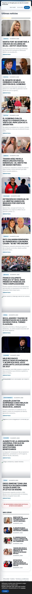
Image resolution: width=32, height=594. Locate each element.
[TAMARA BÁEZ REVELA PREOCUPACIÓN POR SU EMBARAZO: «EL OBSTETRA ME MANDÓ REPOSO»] (16, 145)
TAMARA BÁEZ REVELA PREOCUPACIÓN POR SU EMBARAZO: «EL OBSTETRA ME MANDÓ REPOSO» (15, 162)
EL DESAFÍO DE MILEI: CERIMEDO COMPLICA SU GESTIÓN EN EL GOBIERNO (14, 82)
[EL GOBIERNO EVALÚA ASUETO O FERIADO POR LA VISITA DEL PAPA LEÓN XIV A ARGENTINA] (16, 105)
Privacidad (6, 579)
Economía (6, 355)
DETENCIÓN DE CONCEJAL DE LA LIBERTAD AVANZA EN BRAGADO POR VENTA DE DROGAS (16, 202)
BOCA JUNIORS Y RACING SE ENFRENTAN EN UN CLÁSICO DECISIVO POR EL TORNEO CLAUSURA (15, 321)
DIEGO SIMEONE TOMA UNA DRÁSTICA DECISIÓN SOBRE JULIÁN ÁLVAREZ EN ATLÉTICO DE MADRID (15, 486)
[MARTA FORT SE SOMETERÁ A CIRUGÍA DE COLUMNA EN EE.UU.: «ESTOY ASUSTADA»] (16, 28)
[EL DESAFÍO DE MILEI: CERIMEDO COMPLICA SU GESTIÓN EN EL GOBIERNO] (16, 66)
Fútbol (5, 314)
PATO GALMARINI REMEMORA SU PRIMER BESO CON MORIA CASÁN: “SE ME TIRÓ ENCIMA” (16, 241)
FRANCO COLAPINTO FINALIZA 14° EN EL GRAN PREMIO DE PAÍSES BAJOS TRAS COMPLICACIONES (14, 281)
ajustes (23, 588)
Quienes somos (14, 581)
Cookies (12, 579)
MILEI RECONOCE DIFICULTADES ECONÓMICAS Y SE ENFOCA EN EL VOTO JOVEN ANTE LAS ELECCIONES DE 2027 (16, 362)
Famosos (6, 38)
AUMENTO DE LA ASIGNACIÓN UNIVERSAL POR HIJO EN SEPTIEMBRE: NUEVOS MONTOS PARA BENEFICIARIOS (16, 445)
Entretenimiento (8, 397)
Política (6, 76)
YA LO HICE (20, 7)
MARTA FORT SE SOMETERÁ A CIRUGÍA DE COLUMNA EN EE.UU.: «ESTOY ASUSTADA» (16, 44)
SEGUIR (27, 7)
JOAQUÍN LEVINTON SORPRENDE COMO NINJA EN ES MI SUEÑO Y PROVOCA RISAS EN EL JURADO (15, 404)
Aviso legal (6, 581)
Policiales (6, 196)
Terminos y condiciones (22, 579)
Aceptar (5, 591)
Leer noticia (6, 54)
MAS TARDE (13, 7)
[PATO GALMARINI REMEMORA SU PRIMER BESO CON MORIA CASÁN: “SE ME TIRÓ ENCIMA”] (16, 226)
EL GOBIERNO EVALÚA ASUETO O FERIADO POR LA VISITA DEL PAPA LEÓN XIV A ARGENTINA (15, 121)
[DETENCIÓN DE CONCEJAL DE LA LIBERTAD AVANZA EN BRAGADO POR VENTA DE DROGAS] (16, 185)
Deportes (6, 274)
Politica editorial (24, 581)
